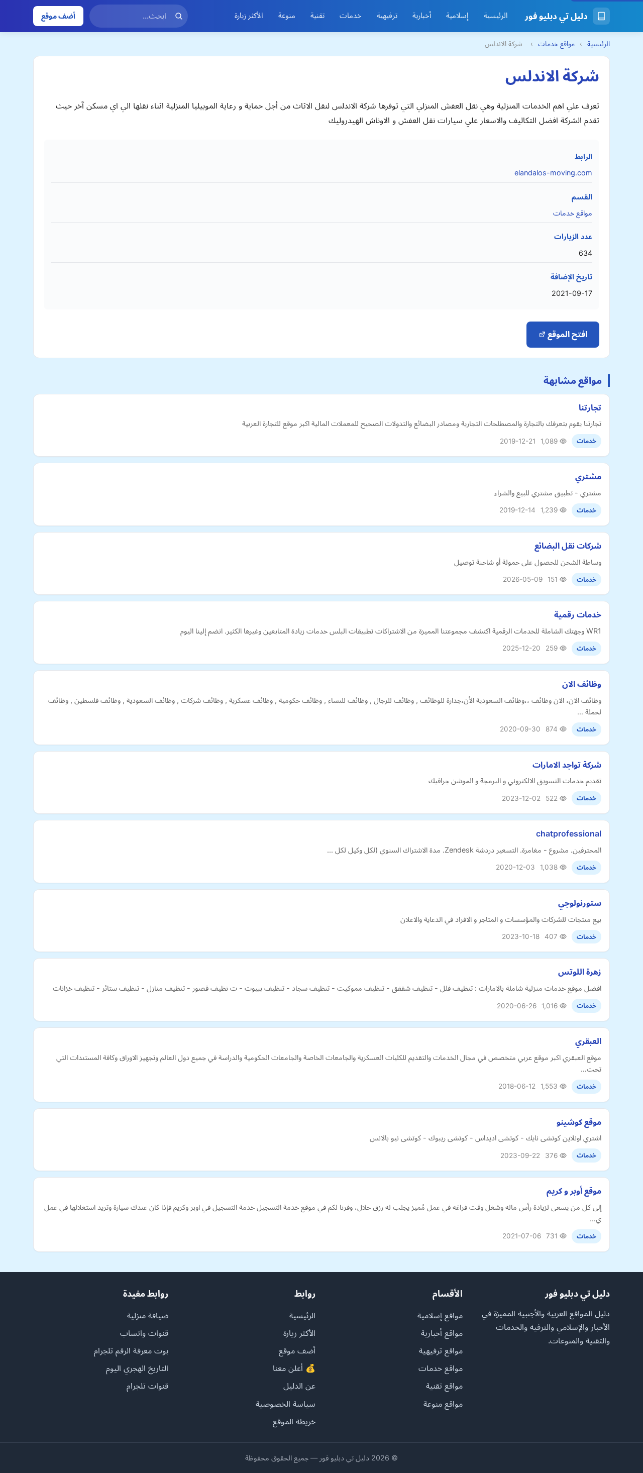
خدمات (351, 15)
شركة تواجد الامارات (566, 765)
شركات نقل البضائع (567, 546)
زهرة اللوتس (579, 972)
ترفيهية (387, 15)
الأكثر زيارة (249, 15)
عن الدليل (299, 1386)
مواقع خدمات (556, 44)
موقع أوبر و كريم (574, 1191)
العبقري (588, 1041)
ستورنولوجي (579, 903)
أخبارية (421, 15)
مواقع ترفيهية (441, 1350)
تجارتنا (590, 407)
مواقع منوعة (443, 1404)
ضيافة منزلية (147, 1315)
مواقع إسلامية (440, 1315)
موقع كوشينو (579, 1122)
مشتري (588, 476)
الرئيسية (496, 15)
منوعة (286, 15)
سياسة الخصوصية (285, 1404)
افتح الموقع (566, 334)
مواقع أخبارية (442, 1333)
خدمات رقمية (577, 614)
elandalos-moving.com (553, 172)
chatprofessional (568, 833)
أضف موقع (58, 16)
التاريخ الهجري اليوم (137, 1368)
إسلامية (457, 15)
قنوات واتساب (144, 1333)
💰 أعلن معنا (294, 1368)
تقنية (317, 15)
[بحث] (178, 16)
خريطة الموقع (294, 1421)
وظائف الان (581, 684)
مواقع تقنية (444, 1386)
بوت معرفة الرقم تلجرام (131, 1350)
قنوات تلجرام (147, 1386)
